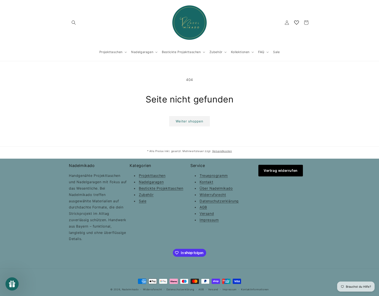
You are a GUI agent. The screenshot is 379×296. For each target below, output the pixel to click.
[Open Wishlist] (296, 22)
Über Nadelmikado (216, 188)
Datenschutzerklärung (219, 201)
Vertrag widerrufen (281, 170)
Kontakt (206, 182)
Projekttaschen (152, 176)
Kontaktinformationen (255, 289)
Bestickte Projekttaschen (161, 188)
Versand (207, 214)
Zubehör (146, 194)
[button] (74, 22)
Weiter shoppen (189, 121)
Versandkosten (222, 151)
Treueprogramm (214, 176)
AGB (203, 207)
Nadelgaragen (151, 182)
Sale (142, 201)
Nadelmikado (130, 289)
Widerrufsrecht (213, 194)
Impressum (209, 220)
